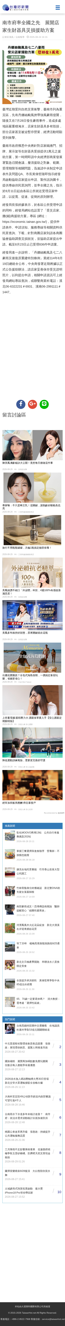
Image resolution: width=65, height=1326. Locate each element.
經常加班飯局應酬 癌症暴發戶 (19, 802)
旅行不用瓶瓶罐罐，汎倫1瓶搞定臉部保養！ (27, 547)
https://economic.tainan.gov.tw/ (24, 221)
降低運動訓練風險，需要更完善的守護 (23, 760)
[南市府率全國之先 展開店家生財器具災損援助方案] (21, 404)
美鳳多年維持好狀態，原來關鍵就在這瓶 (25, 632)
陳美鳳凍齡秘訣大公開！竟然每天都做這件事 (27, 463)
